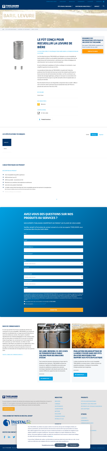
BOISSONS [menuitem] (57, 401)
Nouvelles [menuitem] (72, 1)
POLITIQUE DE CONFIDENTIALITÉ (97, 448)
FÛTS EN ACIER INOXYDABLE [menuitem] (88, 401)
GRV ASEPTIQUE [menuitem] (85, 409)
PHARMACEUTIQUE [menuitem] (60, 416)
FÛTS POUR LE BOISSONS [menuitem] (64, 6)
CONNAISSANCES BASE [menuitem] (87, 423)
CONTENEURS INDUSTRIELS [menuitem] (82, 6)
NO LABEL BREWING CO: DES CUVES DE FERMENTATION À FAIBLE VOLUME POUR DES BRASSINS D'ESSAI (53, 354)
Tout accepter (60, 445)
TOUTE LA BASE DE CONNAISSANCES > (13, 354)
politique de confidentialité (39, 304)
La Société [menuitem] (90, 1)
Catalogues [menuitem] (63, 1)
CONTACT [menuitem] (96, 6)
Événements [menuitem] (81, 1)
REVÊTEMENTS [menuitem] (59, 406)
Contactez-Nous (93, 51)
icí (52, 436)
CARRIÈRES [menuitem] (84, 418)
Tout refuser (73, 445)
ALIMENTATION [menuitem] (59, 409)
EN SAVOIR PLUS (46, 379)
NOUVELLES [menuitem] (84, 425)
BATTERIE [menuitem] (57, 411)
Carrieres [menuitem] (99, 1)
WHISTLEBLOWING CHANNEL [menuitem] (89, 430)
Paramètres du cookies (48, 445)
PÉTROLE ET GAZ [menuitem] (59, 419)
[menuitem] (103, 6)
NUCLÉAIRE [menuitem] (58, 414)
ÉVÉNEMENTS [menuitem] (85, 420)
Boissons (41, 374)
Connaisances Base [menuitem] (51, 1)
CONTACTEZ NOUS (8, 409)
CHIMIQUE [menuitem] (57, 404)
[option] (18, 50)
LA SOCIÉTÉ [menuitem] (84, 428)
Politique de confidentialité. (33, 299)
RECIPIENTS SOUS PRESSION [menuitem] (88, 404)
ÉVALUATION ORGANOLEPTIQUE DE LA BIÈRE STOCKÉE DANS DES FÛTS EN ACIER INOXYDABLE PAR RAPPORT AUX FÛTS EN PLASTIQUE (88, 354)
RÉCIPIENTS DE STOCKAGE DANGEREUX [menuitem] (91, 406)
